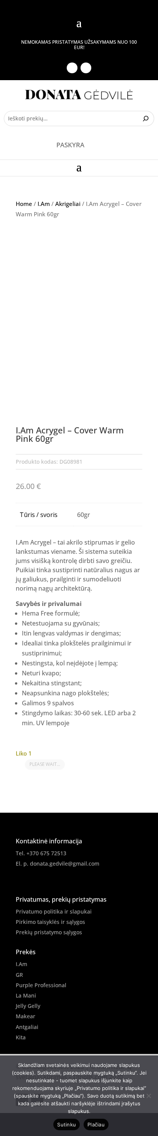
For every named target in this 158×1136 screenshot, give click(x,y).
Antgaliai (27, 1027)
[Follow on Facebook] (72, 68)
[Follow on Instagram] (86, 68)
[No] (148, 1096)
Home (24, 203)
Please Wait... (45, 764)
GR (19, 974)
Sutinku (66, 1124)
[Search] (146, 118)
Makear (25, 1016)
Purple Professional (41, 985)
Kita (21, 1037)
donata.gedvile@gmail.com (64, 863)
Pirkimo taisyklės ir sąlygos (50, 921)
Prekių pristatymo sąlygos (49, 932)
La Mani (26, 995)
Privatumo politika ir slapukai (54, 911)
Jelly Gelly (28, 1005)
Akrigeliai (68, 203)
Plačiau (96, 1124)
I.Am (44, 203)
